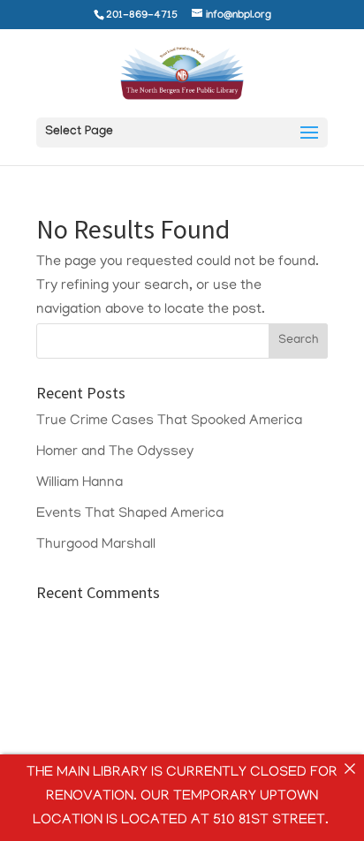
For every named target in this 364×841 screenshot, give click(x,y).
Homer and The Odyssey (114, 452)
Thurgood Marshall (95, 545)
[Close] (350, 768)
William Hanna (79, 483)
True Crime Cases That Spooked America (169, 421)
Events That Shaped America (130, 514)
